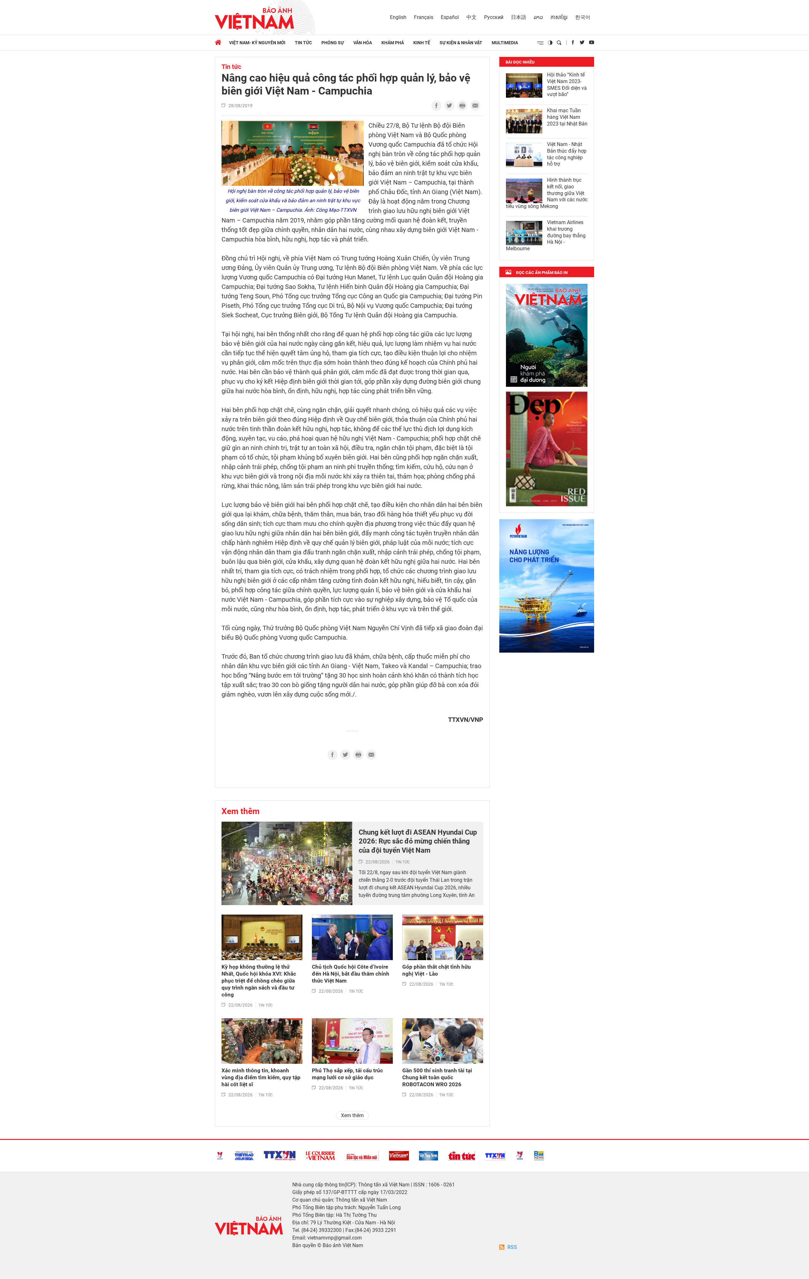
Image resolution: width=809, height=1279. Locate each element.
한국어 (582, 17)
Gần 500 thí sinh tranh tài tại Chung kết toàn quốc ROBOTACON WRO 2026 (437, 1077)
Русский (493, 17)
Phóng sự (332, 42)
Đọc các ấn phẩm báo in (542, 272)
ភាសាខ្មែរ (559, 17)
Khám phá (392, 42)
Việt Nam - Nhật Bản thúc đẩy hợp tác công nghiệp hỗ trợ (567, 154)
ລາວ (538, 17)
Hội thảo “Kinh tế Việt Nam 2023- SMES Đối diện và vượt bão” (567, 84)
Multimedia (505, 42)
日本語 (518, 17)
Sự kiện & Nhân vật (461, 42)
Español (450, 17)
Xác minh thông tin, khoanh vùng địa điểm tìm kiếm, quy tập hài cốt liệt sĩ (261, 1077)
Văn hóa (362, 42)
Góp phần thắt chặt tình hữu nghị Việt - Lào (436, 970)
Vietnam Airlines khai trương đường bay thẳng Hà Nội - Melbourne (546, 235)
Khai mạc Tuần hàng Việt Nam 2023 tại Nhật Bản (567, 117)
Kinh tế (421, 42)
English (398, 17)
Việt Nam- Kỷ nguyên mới (257, 42)
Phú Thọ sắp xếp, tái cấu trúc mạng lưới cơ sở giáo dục (347, 1074)
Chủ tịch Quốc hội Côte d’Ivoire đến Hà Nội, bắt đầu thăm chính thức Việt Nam (350, 974)
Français (423, 17)
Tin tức (303, 42)
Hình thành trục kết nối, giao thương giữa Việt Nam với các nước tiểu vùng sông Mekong (546, 193)
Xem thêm (241, 811)
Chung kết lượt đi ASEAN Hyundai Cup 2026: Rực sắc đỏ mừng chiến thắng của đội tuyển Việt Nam (418, 841)
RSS (512, 1247)
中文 (471, 17)
